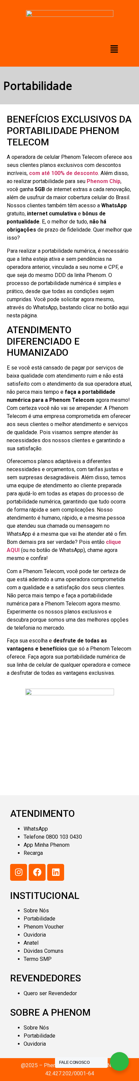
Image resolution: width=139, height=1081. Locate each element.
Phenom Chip (103, 181)
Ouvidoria (35, 935)
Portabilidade (39, 918)
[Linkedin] (55, 872)
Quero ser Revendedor (50, 993)
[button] (114, 49)
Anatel (31, 943)
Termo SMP (38, 959)
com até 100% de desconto (63, 173)
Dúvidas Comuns (43, 951)
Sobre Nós (36, 910)
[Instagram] (18, 872)
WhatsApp (36, 829)
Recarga (33, 853)
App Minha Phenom (47, 845)
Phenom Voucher (44, 926)
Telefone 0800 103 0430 (53, 837)
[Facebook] (37, 872)
